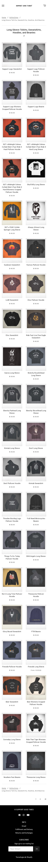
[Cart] (45, 5)
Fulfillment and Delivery (24, 829)
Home (4, 17)
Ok (37, 849)
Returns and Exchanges (24, 833)
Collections (13, 17)
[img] (20, 815)
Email (24, 826)
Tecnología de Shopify (24, 857)
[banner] (23, 6)
